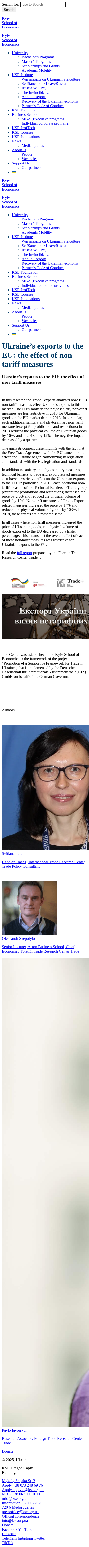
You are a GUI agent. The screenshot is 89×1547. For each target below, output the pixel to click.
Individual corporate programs (45, 123)
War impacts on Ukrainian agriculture (51, 79)
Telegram (9, 1538)
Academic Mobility (37, 70)
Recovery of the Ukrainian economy (50, 101)
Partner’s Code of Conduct (43, 106)
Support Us (21, 163)
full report (24, 553)
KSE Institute (22, 75)
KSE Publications (26, 137)
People (27, 154)
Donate (7, 1451)
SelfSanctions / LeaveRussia (44, 84)
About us (19, 150)
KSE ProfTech (23, 128)
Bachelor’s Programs (38, 57)
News (16, 141)
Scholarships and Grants (41, 66)
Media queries (33, 145)
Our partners (31, 167)
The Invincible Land (38, 92)
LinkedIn (9, 1534)
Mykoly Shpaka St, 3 (18, 1481)
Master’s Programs (36, 61)
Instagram (26, 1538)
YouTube (25, 1529)
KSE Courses (22, 132)
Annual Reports (34, 97)
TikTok (7, 1543)
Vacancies (29, 159)
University (20, 53)
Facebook (10, 1529)
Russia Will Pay (34, 88)
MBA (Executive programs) (43, 119)
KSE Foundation (25, 110)
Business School (25, 114)
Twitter (39, 1538)
